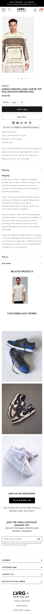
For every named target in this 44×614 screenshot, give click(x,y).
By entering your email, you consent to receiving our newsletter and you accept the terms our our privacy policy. (21, 544)
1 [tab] (15, 78)
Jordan (5, 86)
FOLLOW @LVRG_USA (22, 500)
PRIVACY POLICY (22, 606)
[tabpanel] (22, 45)
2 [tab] (18, 78)
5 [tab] (28, 78)
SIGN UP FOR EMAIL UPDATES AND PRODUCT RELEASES (22, 530)
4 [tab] (25, 78)
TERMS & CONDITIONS (22, 601)
